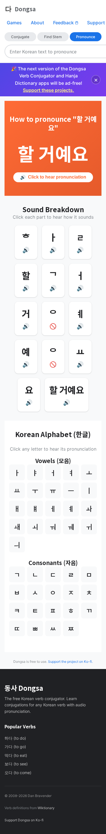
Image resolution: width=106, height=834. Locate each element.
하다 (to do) (15, 738)
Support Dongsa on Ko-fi (24, 820)
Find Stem (53, 36)
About (37, 22)
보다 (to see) (16, 763)
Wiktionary (46, 808)
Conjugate (20, 36)
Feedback (65, 22)
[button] (26, 242)
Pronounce (85, 36)
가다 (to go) (15, 746)
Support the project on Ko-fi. (70, 661)
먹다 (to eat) (16, 755)
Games (14, 22)
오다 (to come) (18, 772)
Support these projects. (48, 90)
